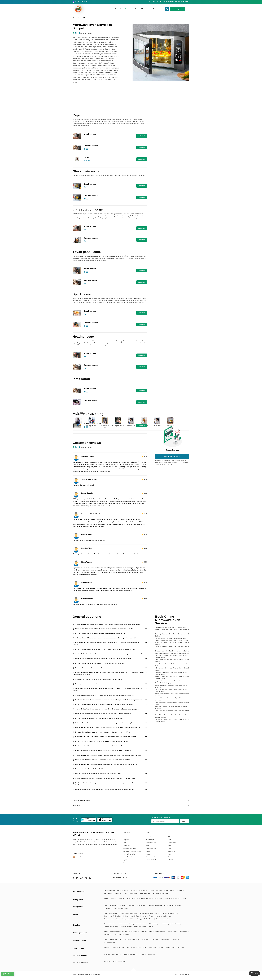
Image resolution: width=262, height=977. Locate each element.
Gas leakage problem (156, 890)
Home (74, 18)
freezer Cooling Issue (175, 905)
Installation (157, 425)
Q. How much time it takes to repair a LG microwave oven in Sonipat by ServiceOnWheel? (102, 760)
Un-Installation (108, 893)
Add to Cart (141, 136)
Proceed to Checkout (171, 456)
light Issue (122, 905)
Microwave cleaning (170, 427)
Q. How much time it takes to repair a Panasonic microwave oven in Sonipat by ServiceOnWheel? (104, 649)
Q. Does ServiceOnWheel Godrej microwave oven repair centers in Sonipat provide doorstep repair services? (108, 700)
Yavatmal (148, 854)
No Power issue (173, 931)
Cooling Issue (141, 905)
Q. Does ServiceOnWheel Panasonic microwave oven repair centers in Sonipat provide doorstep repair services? (106, 644)
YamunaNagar (150, 839)
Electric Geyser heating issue (129, 913)
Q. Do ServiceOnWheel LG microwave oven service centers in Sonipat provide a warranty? (102, 750)
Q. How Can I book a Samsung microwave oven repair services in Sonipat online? (99, 633)
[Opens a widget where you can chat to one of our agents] (254, 973)
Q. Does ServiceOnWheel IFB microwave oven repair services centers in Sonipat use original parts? (105, 736)
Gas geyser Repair (147, 916)
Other (184, 898)
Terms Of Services (128, 857)
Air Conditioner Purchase (160, 893)
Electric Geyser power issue (148, 913)
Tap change (180, 947)
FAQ (124, 862)
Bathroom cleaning (126, 926)
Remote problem (145, 893)
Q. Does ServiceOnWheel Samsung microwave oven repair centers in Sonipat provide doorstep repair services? (106, 784)
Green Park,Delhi (151, 837)
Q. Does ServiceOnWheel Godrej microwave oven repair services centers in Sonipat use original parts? (106, 709)
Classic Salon (158, 898)
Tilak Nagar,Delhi (151, 848)
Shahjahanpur (172, 857)
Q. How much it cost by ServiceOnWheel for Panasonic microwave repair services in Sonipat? (103, 658)
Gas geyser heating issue (163, 916)
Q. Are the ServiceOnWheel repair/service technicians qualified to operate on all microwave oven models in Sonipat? (107, 689)
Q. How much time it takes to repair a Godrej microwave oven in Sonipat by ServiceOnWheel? (103, 704)
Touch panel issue (118, 425)
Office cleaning (154, 924)
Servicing (107, 947)
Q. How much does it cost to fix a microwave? (87, 668)
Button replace (108, 934)
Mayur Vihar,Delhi (151, 859)
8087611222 (120, 877)
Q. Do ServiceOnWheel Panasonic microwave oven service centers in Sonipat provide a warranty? (104, 638)
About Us (118, 9)
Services (128, 9)
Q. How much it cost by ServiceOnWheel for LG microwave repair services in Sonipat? (100, 769)
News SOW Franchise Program (132, 851)
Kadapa (170, 839)
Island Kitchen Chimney (131, 954)
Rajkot (169, 845)
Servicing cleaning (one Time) (157, 905)
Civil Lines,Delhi (150, 857)
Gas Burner (107, 961)
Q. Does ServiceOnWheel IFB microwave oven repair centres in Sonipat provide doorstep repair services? (107, 727)
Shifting (161, 947)
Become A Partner (141, 9)
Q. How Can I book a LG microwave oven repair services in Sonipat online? (97, 773)
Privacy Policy (127, 845)
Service (132, 890)
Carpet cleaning (177, 924)
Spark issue (131, 425)
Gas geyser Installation (162, 919)
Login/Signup (177, 9)
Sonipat (80, 18)
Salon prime (168, 898)
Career (124, 842)
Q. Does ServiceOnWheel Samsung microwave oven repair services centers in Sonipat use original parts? (107, 624)
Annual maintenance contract (112, 890)
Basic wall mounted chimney (112, 954)
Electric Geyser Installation (168, 913)
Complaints (126, 839)
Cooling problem (143, 890)
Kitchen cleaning (142, 924)
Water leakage (170, 890)
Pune (147, 845)
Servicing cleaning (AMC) (120, 908)
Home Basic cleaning (110, 924)
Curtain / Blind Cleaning (111, 926)
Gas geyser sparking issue (112, 919)
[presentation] (70, 421)
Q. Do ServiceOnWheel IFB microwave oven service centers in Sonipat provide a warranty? (102, 723)
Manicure (114, 898)
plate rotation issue (105, 427)
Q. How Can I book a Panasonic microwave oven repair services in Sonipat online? (99, 663)
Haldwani (170, 837)
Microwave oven (89, 18)
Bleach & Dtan (131, 898)
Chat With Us (8, 974)
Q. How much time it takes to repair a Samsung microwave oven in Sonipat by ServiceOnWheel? (104, 789)
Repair (79, 425)
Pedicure (122, 898)
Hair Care (178, 898)
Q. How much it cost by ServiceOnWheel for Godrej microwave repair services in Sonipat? (102, 713)
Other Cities (76, 805)
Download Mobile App (81, 2)
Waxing (106, 898)
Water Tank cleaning (140, 926)
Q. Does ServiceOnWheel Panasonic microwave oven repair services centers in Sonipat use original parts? (107, 654)
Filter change (131, 947)
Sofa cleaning (165, 924)
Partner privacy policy (129, 854)
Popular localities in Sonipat (81, 800)
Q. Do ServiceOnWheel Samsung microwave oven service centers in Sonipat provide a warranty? (104, 778)
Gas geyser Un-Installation (145, 919)
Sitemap (186, 974)
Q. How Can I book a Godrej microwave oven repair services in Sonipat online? (98, 718)
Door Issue (131, 905)
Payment (125, 859)
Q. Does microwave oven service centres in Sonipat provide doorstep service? (98, 679)
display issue (135, 931)
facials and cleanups (145, 898)
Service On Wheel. (83, 974)
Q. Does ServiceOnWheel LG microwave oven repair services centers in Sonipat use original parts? (105, 764)
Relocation (118, 893)
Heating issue (144, 425)
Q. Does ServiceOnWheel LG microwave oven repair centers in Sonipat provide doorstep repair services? (107, 755)
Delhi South (171, 851)
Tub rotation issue (160, 931)
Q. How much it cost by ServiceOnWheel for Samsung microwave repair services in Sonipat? (103, 629)
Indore (169, 848)
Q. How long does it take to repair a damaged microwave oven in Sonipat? (97, 684)
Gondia (148, 851)
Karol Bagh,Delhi (151, 842)
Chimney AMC (151, 954)
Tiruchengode (172, 842)
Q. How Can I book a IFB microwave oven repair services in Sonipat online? (97, 746)
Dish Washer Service (119, 961)
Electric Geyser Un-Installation (113, 916)
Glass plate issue (91, 425)
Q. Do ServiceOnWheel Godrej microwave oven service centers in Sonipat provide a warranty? (103, 695)
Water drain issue (146, 931)
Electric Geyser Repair (110, 913)
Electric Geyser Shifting (132, 916)
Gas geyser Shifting (128, 919)
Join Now (79, 856)
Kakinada (170, 859)
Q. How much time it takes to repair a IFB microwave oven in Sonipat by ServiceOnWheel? (102, 732)
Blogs (155, 9)
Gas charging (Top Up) (131, 893)
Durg (169, 854)
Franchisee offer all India (130, 848)
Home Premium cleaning (126, 924)
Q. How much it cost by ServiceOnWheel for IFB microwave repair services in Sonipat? (101, 741)
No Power (113, 905)
